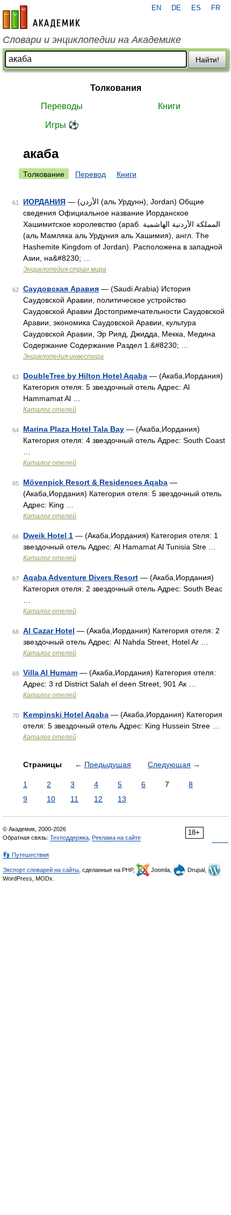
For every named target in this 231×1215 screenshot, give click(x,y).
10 (51, 799)
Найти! (207, 59)
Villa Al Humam (50, 672)
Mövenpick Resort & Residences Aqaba (95, 482)
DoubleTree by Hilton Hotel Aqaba (85, 375)
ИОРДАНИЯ (44, 201)
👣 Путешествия (26, 855)
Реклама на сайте (116, 837)
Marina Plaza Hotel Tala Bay (73, 429)
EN (156, 8)
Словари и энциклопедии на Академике (92, 39)
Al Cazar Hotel (49, 630)
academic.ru (41, 17)
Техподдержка (69, 837)
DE (176, 8)
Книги (169, 106)
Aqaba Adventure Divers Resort (80, 577)
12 (98, 799)
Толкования (115, 87)
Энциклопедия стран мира (64, 269)
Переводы (62, 106)
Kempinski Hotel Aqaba (66, 714)
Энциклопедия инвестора (63, 356)
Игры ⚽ (62, 125)
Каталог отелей (49, 409)
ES (196, 8)
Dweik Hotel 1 (48, 535)
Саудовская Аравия (61, 288)
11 (74, 799)
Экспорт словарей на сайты (41, 870)
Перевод (90, 174)
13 (122, 799)
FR (215, 8)
